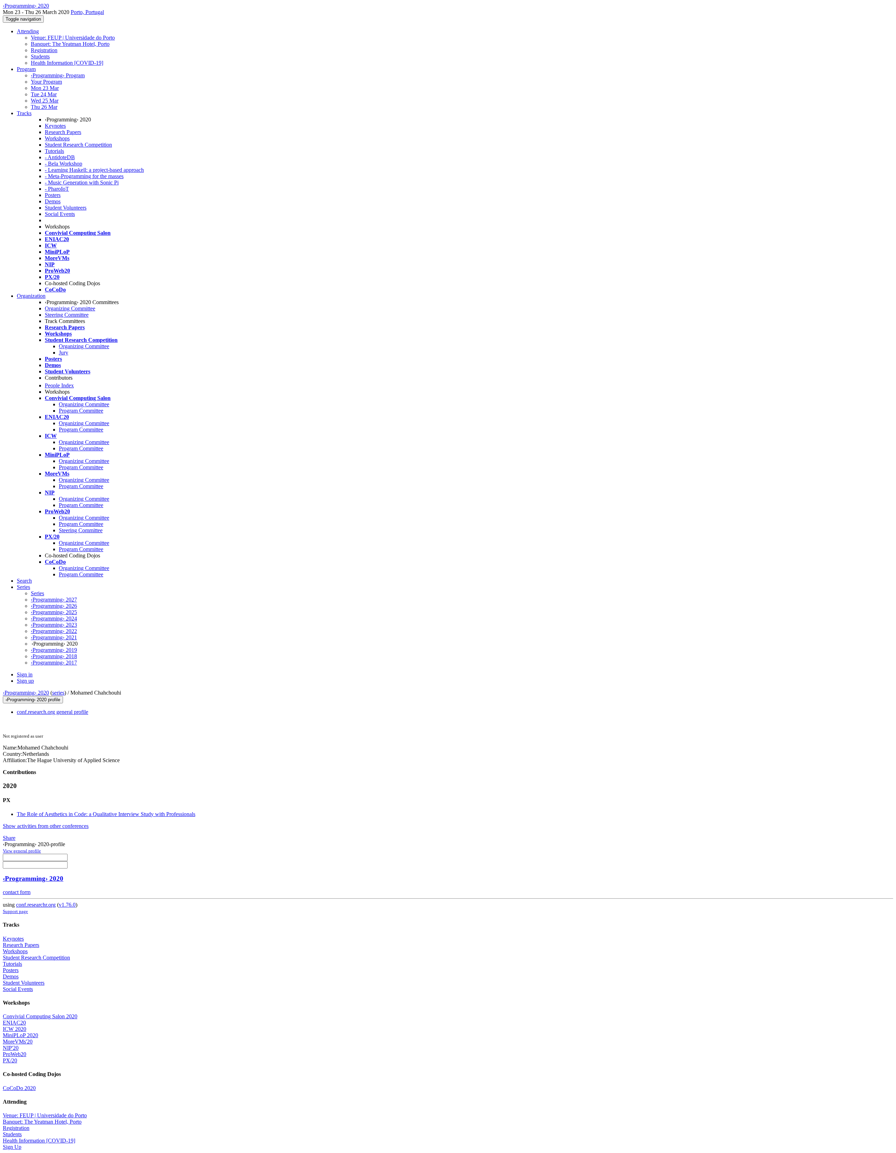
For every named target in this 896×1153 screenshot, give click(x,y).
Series (37, 593)
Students (40, 56)
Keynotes (55, 126)
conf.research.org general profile (52, 712)
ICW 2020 (14, 1029)
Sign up (25, 681)
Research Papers (63, 132)
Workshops (57, 138)
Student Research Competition (78, 145)
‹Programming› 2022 (54, 631)
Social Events (60, 214)
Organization (31, 296)
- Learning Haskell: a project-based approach (94, 170)
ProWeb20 (14, 1054)
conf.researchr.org (36, 905)
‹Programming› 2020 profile (33, 699)
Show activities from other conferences (46, 826)
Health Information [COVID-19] (67, 63)
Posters (53, 195)
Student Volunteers (65, 208)
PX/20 (10, 1060)
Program (26, 69)
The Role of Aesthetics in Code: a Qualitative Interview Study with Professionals (106, 814)
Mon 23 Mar (45, 88)
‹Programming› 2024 (54, 618)
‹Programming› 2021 (54, 637)
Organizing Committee (70, 308)
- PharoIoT (57, 189)
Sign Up (12, 1147)
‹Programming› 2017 (54, 663)
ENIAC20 (14, 1023)
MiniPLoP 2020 (20, 1035)
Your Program (46, 82)
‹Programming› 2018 (54, 656)
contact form (16, 892)
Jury (63, 353)
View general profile (22, 850)
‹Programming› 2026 (54, 606)
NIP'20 (11, 1048)
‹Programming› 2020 (26, 693)
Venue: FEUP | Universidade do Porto (73, 38)
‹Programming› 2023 (54, 625)
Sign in (25, 674)
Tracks (24, 113)
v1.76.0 (67, 905)
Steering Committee (67, 315)
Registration (44, 50)
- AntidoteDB (60, 157)
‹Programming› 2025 (54, 612)
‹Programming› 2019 (54, 650)
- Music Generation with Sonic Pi (82, 182)
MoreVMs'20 (18, 1042)
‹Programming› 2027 (54, 600)
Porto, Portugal (87, 12)
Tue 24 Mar (44, 94)
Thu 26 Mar (44, 107)
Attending (28, 31)
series (58, 693)
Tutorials (54, 151)
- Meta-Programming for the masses (84, 176)
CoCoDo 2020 (19, 1088)
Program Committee (81, 411)
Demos (53, 201)
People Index (59, 385)
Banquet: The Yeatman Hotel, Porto (70, 44)
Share (9, 838)
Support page (15, 911)
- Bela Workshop (63, 164)
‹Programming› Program (58, 75)
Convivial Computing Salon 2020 (40, 1016)
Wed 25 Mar (44, 101)
